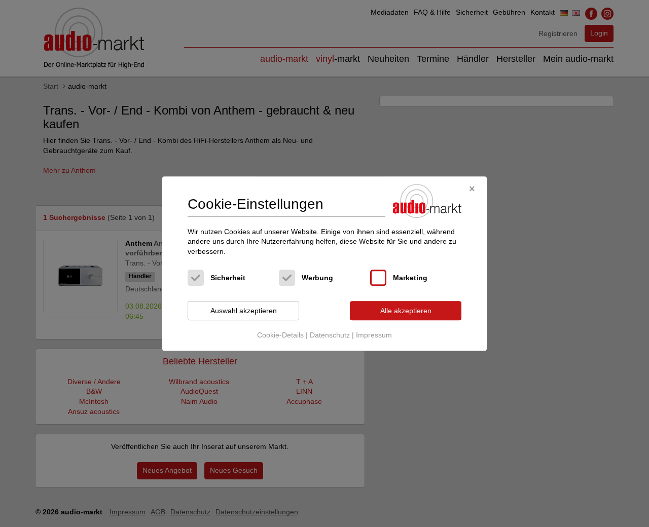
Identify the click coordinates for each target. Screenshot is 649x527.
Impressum (374, 335)
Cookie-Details (280, 335)
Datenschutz (330, 335)
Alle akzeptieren (405, 311)
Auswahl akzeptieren (243, 311)
